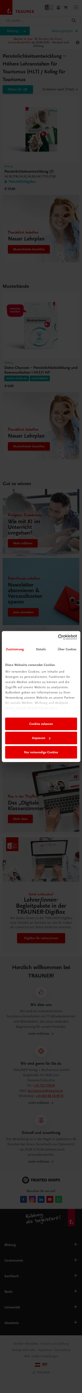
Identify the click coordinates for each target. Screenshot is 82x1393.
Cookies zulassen (41, 724)
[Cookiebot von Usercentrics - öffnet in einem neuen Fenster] (58, 637)
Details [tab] (41, 649)
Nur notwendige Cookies (41, 752)
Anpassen (38, 738)
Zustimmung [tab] (15, 649)
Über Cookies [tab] (67, 649)
